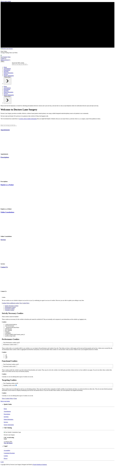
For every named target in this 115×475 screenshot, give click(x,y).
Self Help (6, 71)
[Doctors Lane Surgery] (7, 48)
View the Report (8, 443)
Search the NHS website (18, 63)
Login (2, 462)
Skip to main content (6, 1)
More (7, 77)
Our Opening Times (5, 57)
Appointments (7, 68)
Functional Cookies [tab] (10, 308)
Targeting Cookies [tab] (9, 310)
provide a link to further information (28, 118)
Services (6, 74)
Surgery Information (9, 75)
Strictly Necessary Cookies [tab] (11, 305)
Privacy (6, 458)
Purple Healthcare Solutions (40, 464)
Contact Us (3, 58)
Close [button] (15, 398)
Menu (2, 61)
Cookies (6, 455)
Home (5, 67)
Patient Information (8, 72)
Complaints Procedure (9, 453)
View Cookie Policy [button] (24, 303)
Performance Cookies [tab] (10, 307)
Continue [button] (4, 303)
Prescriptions (7, 70)
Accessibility (7, 450)
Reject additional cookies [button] (13, 303)
